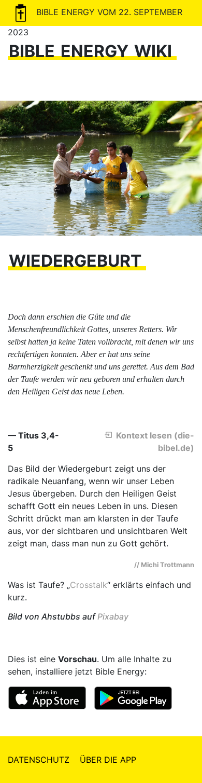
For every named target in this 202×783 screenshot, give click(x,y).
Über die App (108, 759)
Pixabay (112, 616)
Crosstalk (88, 585)
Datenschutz (38, 759)
